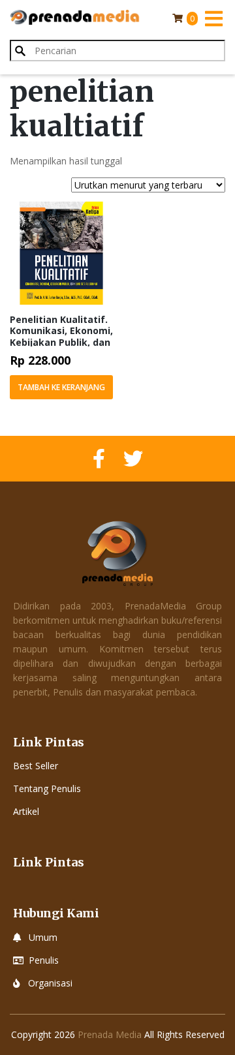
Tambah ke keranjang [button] (61, 387)
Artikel (26, 811)
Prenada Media (110, 1034)
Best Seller (35, 765)
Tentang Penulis (47, 788)
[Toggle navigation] (213, 18)
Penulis (44, 960)
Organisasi (50, 983)
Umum (43, 937)
